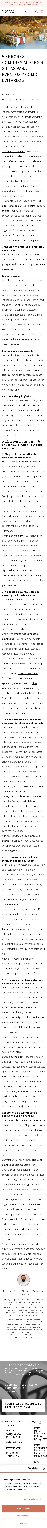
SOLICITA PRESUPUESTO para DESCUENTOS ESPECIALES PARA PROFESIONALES (23, 3)
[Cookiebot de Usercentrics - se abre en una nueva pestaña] (29, 1469)
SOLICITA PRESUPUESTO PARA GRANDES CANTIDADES (21, 1388)
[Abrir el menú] (41, 11)
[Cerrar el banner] (44, 1469)
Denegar (23, 1523)
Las (13, 151)
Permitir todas (23, 1508)
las (28, 673)
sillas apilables (24, 693)
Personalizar (22, 1516)
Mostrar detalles (31, 1499)
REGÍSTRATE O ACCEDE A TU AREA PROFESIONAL (23, 1405)
